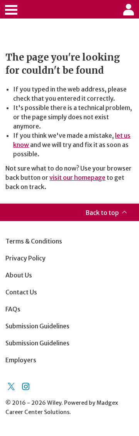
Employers (20, 360)
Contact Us (21, 292)
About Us (18, 275)
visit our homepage (77, 177)
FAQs (12, 309)
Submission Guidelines (37, 326)
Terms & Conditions (33, 241)
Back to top (102, 212)
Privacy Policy (25, 258)
